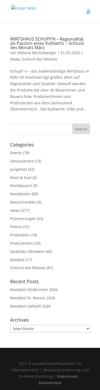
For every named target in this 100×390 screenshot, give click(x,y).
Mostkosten (20, 193)
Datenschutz (50, 382)
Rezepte (17, 259)
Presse (16, 226)
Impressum (67, 376)
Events (16, 152)
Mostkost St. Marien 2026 (32, 297)
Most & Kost (20, 177)
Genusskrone (22, 161)
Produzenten (21, 243)
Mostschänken (23, 202)
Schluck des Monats (39, 59)
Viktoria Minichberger (37, 52)
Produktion (20, 234)
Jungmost (18, 169)
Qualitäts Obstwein (27, 251)
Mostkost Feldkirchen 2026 (34, 289)
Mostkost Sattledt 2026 (30, 306)
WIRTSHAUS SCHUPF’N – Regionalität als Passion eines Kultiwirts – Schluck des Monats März (47, 43)
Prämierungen (23, 218)
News (15, 59)
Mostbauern (21, 185)
